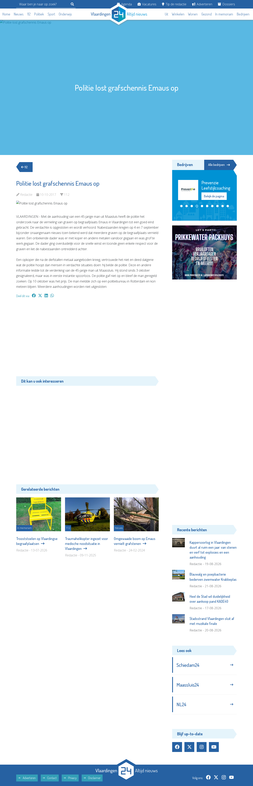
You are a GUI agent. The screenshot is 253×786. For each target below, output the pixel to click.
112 (29, 14)
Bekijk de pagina (214, 196)
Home (6, 14)
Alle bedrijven (216, 165)
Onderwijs (65, 14)
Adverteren (204, 4)
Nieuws (19, 14)
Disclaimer (94, 778)
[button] (181, 206)
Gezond (206, 14)
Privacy (72, 778)
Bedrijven (243, 14)
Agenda (126, 4)
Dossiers (228, 4)
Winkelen (178, 14)
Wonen (193, 14)
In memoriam (224, 14)
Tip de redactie (175, 4)
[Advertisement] (87, 339)
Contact (52, 778)
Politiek (39, 14)
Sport (51, 14)
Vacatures (148, 4)
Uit (166, 14)
